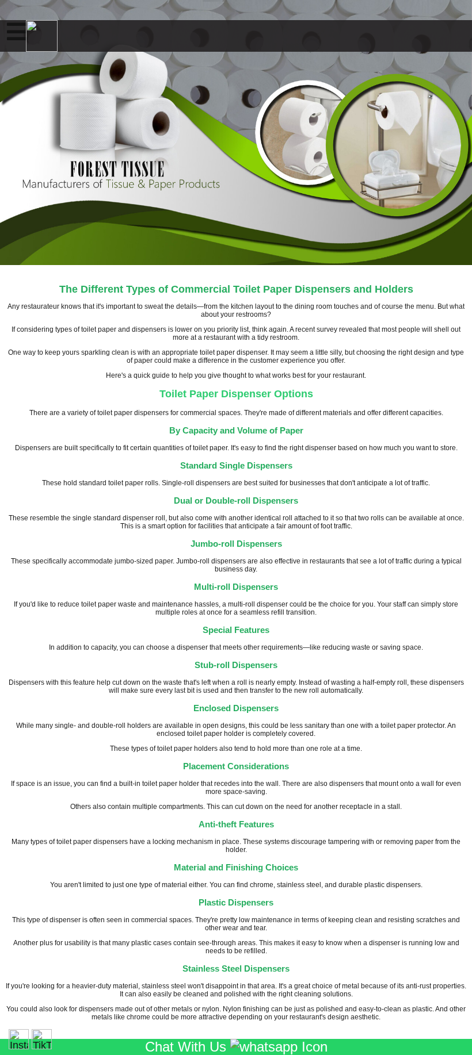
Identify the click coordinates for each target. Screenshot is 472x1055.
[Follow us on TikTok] (42, 1039)
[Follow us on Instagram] (19, 1039)
